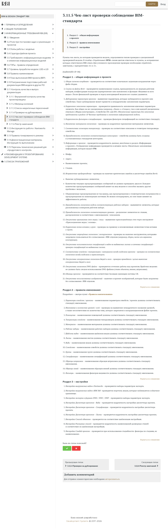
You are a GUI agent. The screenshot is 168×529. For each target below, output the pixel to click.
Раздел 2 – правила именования (84, 42)
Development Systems (77, 521)
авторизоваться (112, 479)
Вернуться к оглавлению (150, 287)
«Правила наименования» (100, 294)
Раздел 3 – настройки (79, 47)
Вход (163, 4)
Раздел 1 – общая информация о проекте (84, 36)
